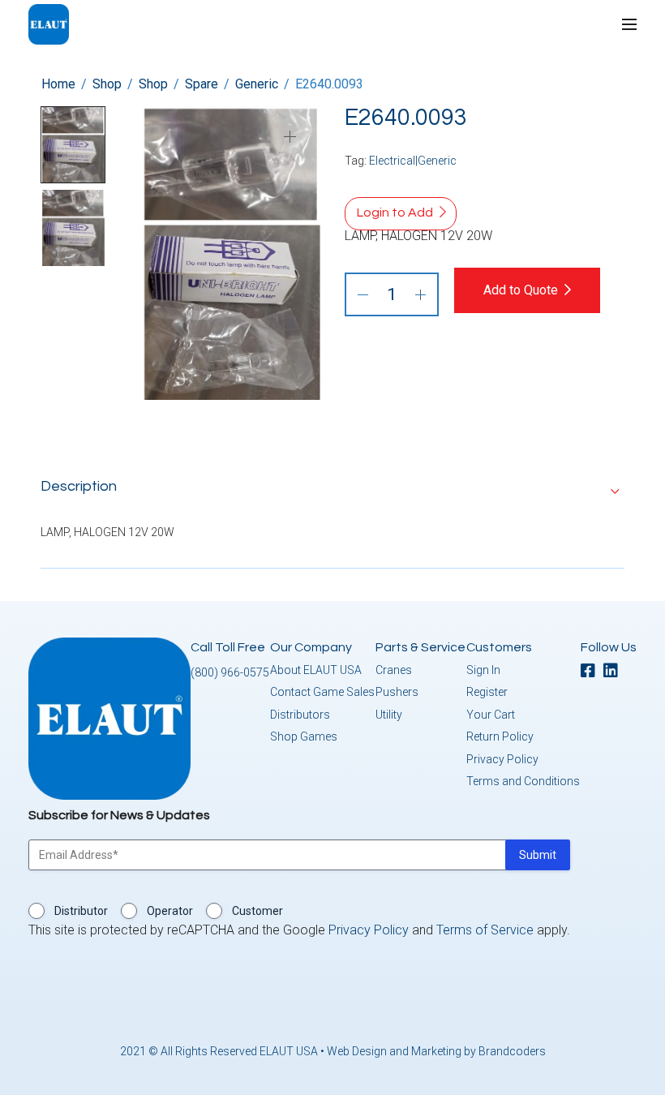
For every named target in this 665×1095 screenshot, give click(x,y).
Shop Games (303, 736)
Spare (201, 84)
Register (487, 691)
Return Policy (500, 736)
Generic (256, 84)
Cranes (393, 669)
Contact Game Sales (322, 691)
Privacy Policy (502, 759)
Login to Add (395, 212)
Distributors (300, 714)
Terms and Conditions (523, 781)
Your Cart (490, 714)
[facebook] (592, 672)
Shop (107, 84)
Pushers (396, 691)
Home (58, 84)
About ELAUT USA (316, 669)
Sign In (483, 669)
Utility (388, 714)
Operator (170, 910)
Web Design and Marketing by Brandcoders (436, 1051)
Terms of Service (485, 930)
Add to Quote (520, 290)
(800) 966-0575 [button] (230, 672)
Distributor (81, 910)
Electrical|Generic (413, 160)
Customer (257, 910)
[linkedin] (614, 672)
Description (79, 486)
